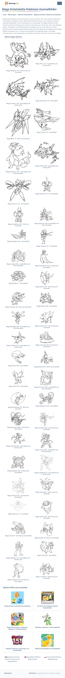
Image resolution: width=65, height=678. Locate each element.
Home (5, 14)
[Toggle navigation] (59, 3)
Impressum (8, 673)
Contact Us (32, 673)
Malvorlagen (12, 14)
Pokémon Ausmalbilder (25, 14)
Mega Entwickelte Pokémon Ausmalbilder (47, 14)
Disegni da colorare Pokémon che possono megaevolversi (12, 659)
